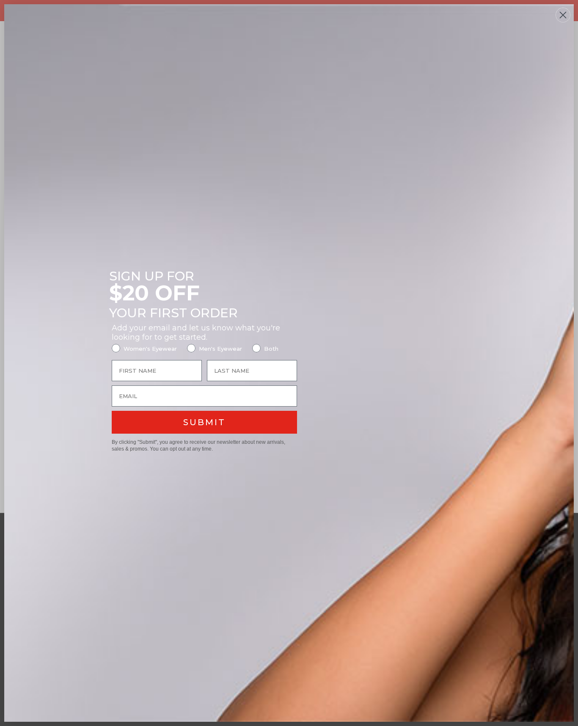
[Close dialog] (563, 15)
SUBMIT (204, 422)
